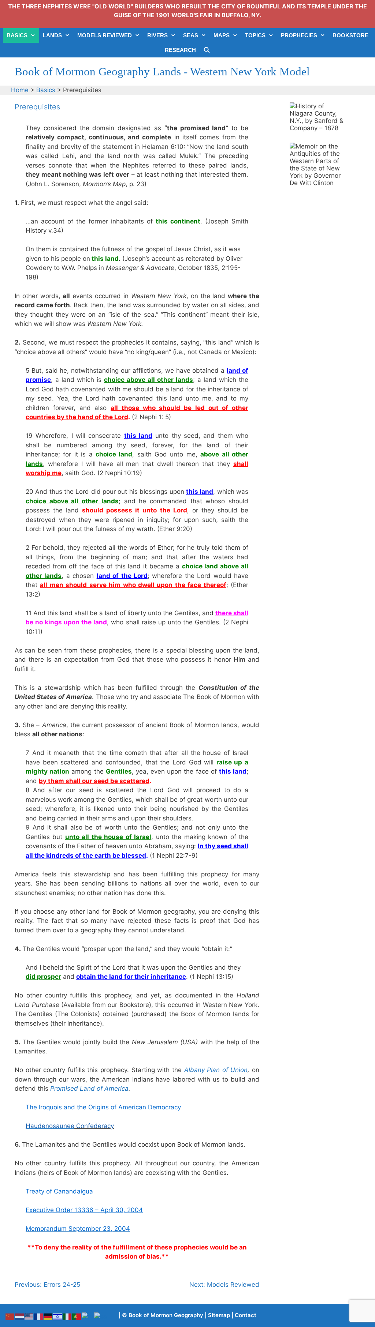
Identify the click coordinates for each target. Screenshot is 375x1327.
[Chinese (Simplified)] (10, 1316)
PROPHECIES (299, 35)
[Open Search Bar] (207, 50)
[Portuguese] (77, 1316)
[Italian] (67, 1316)
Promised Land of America (89, 1088)
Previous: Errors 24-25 (47, 1284)
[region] (317, 124)
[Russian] (88, 1316)
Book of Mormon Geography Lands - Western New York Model (162, 71)
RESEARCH (180, 50)
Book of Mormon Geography (166, 1315)
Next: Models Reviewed (224, 1284)
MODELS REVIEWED (104, 35)
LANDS (52, 35)
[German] (48, 1316)
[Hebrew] (58, 1316)
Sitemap (219, 1315)
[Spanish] (101, 1316)
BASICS (17, 35)
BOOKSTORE (350, 35)
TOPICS (255, 35)
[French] (39, 1316)
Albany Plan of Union (216, 1070)
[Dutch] (20, 1316)
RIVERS (157, 35)
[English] (29, 1316)
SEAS (190, 35)
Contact (245, 1315)
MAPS (222, 35)
